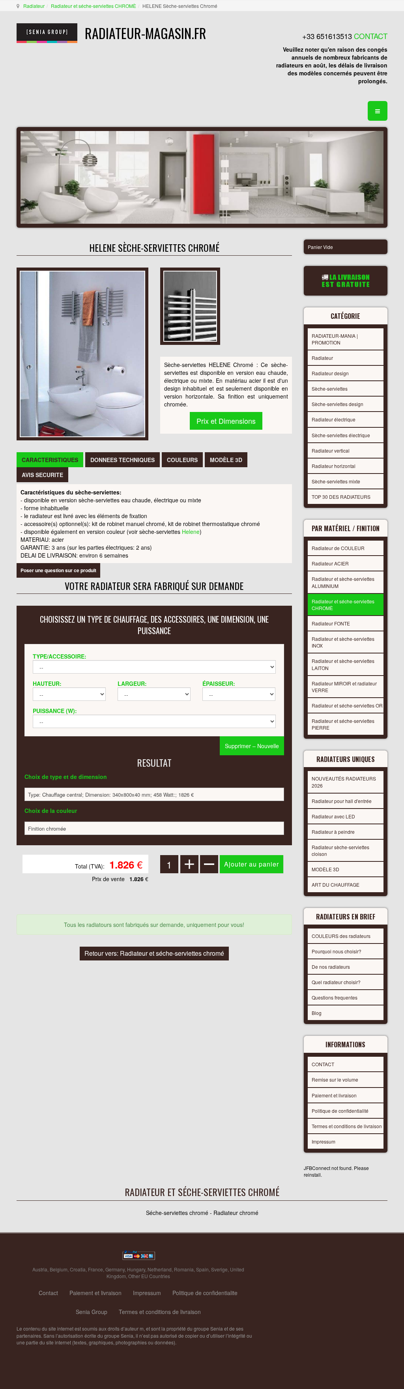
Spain (202, 1269)
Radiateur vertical (331, 450)
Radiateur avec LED (333, 816)
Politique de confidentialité (340, 1110)
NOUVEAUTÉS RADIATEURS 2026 (344, 781)
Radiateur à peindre (333, 831)
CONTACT (323, 1064)
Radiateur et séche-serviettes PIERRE (343, 724)
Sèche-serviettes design (337, 404)
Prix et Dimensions (226, 421)
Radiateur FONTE (331, 623)
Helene (191, 531)
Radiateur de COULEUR (338, 548)
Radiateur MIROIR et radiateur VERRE (344, 686)
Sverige (219, 1269)
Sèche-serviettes (330, 388)
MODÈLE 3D (325, 869)
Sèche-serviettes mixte (336, 481)
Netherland (160, 1269)
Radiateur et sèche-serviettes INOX (343, 642)
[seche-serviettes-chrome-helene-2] (190, 305)
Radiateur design (330, 373)
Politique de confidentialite (205, 1293)
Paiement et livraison (334, 1095)
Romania (184, 1269)
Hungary (136, 1269)
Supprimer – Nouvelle (252, 746)
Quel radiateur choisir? (336, 982)
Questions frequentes (334, 997)
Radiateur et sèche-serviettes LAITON (343, 664)
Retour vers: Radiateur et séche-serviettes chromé (154, 953)
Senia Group (91, 1312)
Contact (48, 1293)
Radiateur (34, 5)
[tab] (50, 459)
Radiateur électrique (333, 419)
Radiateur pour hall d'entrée (342, 800)
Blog (317, 1012)
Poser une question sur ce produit (58, 570)
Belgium (58, 1269)
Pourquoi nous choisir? (336, 951)
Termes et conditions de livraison (347, 1126)
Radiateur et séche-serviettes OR (347, 705)
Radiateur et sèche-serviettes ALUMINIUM (343, 582)
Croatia (78, 1269)
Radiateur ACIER (330, 563)
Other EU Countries (149, 1276)
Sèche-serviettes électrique (341, 435)
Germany (115, 1269)
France (95, 1269)
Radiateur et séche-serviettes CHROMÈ (93, 5)
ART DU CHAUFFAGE (335, 884)
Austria (39, 1269)
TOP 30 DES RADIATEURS (341, 496)
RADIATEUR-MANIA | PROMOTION (335, 339)
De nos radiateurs (331, 966)
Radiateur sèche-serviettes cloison (340, 850)
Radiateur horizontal (333, 465)
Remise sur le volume (335, 1079)
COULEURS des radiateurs (341, 935)
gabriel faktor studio (356, 1257)
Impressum (323, 1141)
